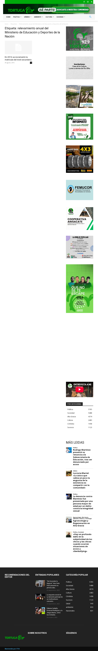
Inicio (6, 24)
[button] (90, 17)
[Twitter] (91, 2)
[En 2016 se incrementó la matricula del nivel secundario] (18, 47)
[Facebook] (84, 2)
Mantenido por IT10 (12, 649)
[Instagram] (88, 2)
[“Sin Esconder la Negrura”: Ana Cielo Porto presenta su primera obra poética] (40, 583)
